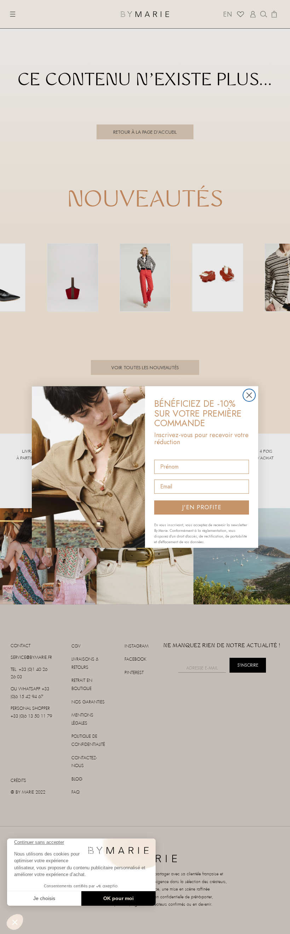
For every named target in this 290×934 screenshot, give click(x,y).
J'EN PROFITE (201, 507)
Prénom (164, 453)
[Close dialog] (249, 395)
